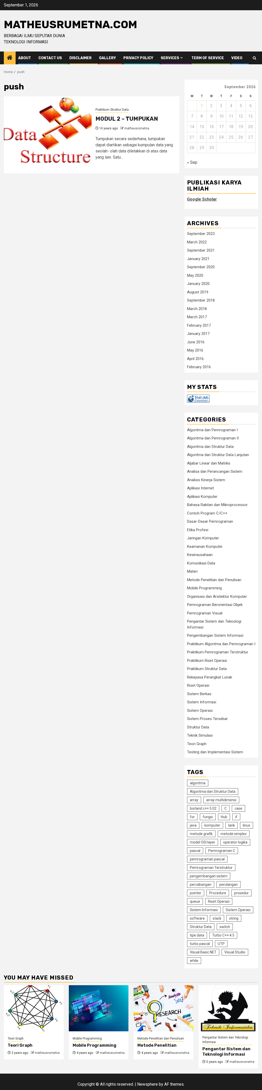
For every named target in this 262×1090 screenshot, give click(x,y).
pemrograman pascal (207, 859)
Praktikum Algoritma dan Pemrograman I (221, 644)
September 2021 (201, 250)
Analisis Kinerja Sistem (206, 480)
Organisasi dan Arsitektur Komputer (217, 596)
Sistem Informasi (201, 702)
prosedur (241, 893)
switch (225, 927)
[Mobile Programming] (99, 1008)
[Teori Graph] (34, 1008)
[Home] (10, 58)
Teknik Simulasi (200, 735)
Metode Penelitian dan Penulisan (214, 580)
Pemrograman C (221, 851)
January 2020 (198, 283)
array (194, 800)
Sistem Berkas (199, 694)
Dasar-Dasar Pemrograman (210, 521)
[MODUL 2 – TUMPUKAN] (48, 134)
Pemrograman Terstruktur (211, 868)
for (192, 817)
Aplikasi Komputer (202, 496)
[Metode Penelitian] (163, 1008)
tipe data (197, 935)
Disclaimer (80, 58)
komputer (212, 825)
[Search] (254, 58)
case (238, 808)
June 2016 (195, 342)
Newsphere (147, 1084)
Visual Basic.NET (203, 952)
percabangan (200, 884)
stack (217, 918)
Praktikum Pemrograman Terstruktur (217, 652)
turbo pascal (200, 944)
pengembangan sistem (208, 876)
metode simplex (234, 834)
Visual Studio (234, 952)
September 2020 (201, 267)
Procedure (217, 893)
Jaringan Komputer (203, 538)
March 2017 (197, 317)
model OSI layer (202, 842)
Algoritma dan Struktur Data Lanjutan (218, 455)
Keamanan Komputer (205, 546)
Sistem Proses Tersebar (207, 718)
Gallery (107, 58)
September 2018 (201, 300)
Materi (192, 571)
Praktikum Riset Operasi (207, 660)
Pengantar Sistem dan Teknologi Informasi (225, 1040)
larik (231, 825)
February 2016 (199, 367)
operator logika (235, 842)
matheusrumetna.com (70, 24)
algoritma (197, 783)
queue (195, 901)
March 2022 (197, 242)
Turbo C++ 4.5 (223, 935)
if (236, 817)
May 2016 (195, 350)
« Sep (192, 162)
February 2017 (199, 325)
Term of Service (207, 58)
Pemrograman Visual (204, 613)
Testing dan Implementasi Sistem (215, 752)
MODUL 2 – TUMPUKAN (126, 118)
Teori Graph (196, 744)
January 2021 (198, 258)
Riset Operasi (198, 685)
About (24, 58)
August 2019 (197, 292)
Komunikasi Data (201, 563)
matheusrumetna (136, 128)
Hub (224, 817)
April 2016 (195, 358)
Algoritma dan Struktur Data (210, 446)
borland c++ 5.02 (203, 808)
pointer (195, 893)
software (197, 918)
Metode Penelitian (157, 1045)
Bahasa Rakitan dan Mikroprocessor (217, 504)
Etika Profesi (197, 530)
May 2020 (195, 275)
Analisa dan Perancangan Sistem (214, 471)
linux (246, 825)
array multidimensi (221, 800)
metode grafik (201, 834)
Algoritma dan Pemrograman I (212, 430)
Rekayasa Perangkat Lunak (209, 677)
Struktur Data (198, 727)
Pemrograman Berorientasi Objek (215, 604)
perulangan (228, 884)
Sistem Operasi (200, 710)
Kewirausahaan (200, 554)
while (194, 961)
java (193, 825)
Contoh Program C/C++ (207, 513)
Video (236, 58)
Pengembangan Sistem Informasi (215, 635)
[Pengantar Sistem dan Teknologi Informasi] (228, 1008)
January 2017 (198, 333)
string (233, 918)
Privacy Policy (138, 58)
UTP (221, 944)
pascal (195, 851)
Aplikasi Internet (200, 488)
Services (170, 58)
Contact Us (50, 58)
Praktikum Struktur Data (112, 109)
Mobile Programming (204, 588)
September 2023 (201, 233)
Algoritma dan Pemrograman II (213, 438)
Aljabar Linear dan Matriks (208, 463)
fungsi (208, 817)
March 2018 (197, 308)
